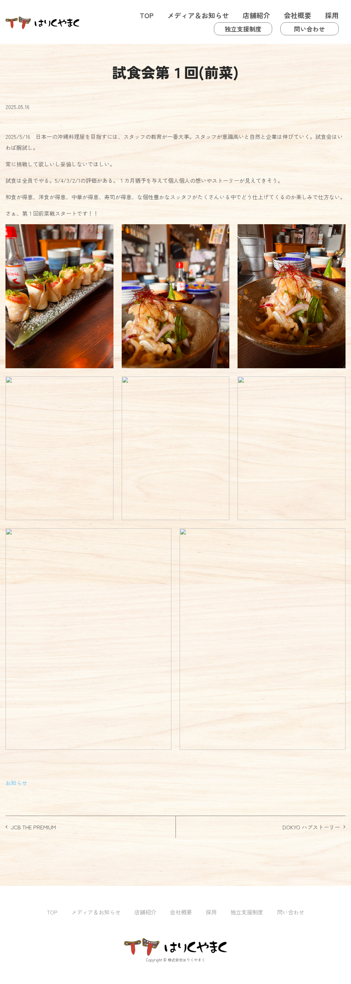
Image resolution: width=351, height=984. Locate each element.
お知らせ (16, 783)
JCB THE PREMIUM (33, 827)
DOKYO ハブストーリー (311, 827)
